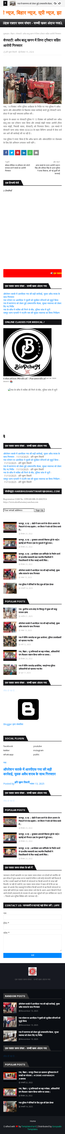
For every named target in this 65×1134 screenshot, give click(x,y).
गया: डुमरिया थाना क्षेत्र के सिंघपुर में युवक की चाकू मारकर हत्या (38, 611)
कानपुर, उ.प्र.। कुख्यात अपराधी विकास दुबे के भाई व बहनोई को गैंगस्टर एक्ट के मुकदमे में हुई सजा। (39, 541)
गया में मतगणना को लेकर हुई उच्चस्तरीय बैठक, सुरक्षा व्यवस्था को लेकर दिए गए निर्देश (39, 1034)
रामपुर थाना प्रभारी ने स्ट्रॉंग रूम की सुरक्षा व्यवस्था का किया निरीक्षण (31, 312)
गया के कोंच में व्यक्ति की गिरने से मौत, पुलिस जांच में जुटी (26, 309)
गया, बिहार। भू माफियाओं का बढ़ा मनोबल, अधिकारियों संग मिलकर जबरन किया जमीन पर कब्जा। (39, 653)
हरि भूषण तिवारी (11, 51)
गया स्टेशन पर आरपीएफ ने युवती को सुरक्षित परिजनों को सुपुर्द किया (30, 300)
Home (33, 1121)
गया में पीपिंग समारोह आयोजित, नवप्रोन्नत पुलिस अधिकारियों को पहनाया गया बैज (37, 667)
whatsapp (8, 754)
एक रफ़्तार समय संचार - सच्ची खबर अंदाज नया (32, 23)
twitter (6, 750)
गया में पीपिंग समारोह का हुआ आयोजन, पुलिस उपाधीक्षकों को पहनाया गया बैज (40, 639)
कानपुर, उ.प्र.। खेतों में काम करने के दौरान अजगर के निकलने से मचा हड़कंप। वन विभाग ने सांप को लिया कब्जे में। (40, 526)
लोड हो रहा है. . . (10, 690)
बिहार (12, 33)
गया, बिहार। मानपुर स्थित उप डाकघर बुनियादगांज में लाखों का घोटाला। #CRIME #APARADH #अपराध (38, 1075)
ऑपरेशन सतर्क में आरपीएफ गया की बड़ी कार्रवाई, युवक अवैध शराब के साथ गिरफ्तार (39, 572)
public (36, 754)
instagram (38, 750)
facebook (8, 746)
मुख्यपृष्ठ (6, 33)
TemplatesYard (29, 1126)
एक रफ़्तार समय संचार (56, 273)
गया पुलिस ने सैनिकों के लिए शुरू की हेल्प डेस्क (36, 584)
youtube (37, 746)
